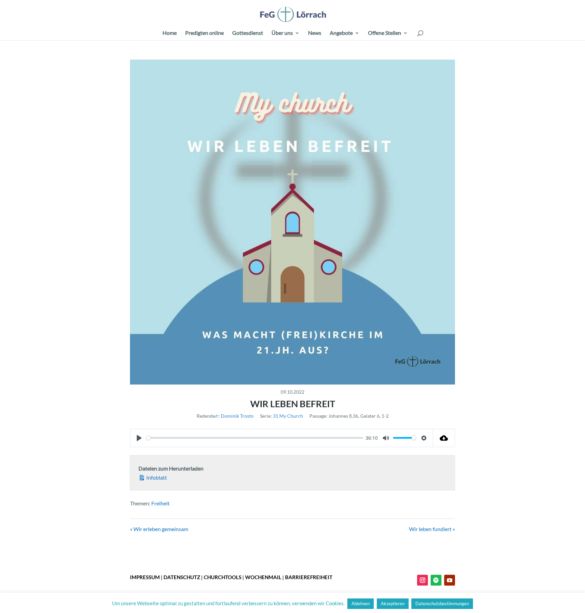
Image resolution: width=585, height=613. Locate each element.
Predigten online (204, 33)
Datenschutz (182, 577)
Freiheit (160, 503)
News (314, 33)
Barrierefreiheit (308, 577)
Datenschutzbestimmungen (442, 603)
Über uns (282, 33)
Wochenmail (263, 577)
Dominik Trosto (237, 416)
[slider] (254, 438)
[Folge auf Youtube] (449, 580)
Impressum (145, 577)
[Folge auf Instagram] (422, 580)
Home (169, 33)
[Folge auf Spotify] (436, 580)
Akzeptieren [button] (393, 603)
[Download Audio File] (444, 438)
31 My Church (288, 416)
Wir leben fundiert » (432, 529)
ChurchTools (222, 577)
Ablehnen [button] (360, 603)
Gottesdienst (247, 33)
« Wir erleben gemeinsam (159, 529)
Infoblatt (156, 477)
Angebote (341, 33)
